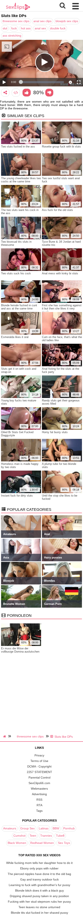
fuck (14, 28)
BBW (56, 828)
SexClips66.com (39, 783)
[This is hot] (26, 92)
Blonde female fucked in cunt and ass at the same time (19, 307)
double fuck (58, 28)
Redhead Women (42, 843)
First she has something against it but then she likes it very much (62, 308)
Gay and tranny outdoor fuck (39, 879)
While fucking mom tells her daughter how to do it (39, 863)
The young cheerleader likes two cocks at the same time (21, 180)
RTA (39, 805)
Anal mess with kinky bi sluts (60, 273)
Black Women (17, 843)
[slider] (42, 82)
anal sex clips (42, 21)
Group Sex (27, 828)
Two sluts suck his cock (16, 273)
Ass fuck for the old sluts (57, 210)
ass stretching (12, 35)
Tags (39, 810)
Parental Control (39, 777)
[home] (5, 736)
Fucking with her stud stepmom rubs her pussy (39, 901)
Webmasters (39, 788)
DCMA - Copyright (39, 766)
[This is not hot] (49, 92)
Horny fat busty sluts (55, 432)
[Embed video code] (16, 92)
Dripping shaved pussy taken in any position (39, 896)
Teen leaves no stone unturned (39, 907)
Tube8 (60, 835)
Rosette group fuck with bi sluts (61, 146)
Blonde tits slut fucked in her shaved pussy (39, 912)
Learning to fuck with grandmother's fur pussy (39, 885)
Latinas (44, 828)
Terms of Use (39, 761)
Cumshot (19, 835)
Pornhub (69, 828)
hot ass (26, 28)
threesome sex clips (16, 21)
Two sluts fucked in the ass (18, 146)
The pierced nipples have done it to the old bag (39, 874)
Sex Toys (64, 843)
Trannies (46, 835)
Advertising (39, 794)
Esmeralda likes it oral (15, 337)
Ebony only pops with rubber (39, 868)
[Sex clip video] (5, 92)
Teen (33, 835)
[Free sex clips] (18, 9)
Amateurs (9, 828)
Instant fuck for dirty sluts (17, 495)
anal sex (40, 28)
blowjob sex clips (67, 21)
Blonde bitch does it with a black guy (39, 890)
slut (5, 28)
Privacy (39, 755)
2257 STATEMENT (39, 772)
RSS (39, 799)
